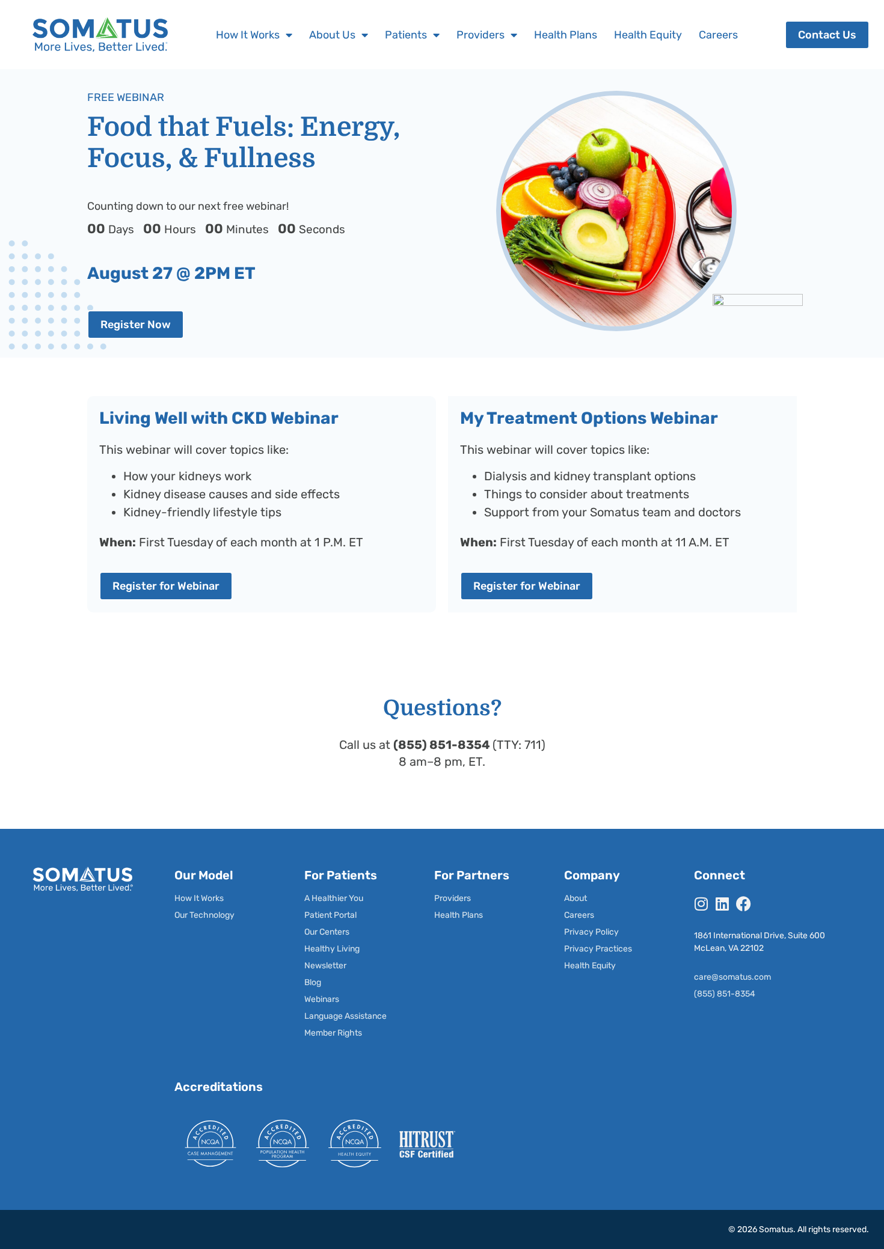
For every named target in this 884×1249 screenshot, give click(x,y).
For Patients (340, 875)
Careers (718, 34)
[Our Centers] (349, 932)
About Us (332, 34)
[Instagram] (701, 903)
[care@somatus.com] (771, 977)
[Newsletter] (349, 965)
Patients (406, 34)
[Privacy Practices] (609, 949)
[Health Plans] (479, 915)
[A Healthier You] (349, 898)
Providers (480, 34)
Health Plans (565, 34)
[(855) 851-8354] (771, 994)
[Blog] (349, 982)
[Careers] (609, 915)
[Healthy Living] (349, 949)
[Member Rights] (349, 1033)
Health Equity (648, 34)
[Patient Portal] (349, 915)
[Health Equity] (609, 965)
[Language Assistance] (349, 1016)
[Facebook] (743, 903)
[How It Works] (219, 898)
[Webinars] (349, 999)
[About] (609, 898)
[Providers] (479, 898)
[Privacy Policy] (609, 932)
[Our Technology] (219, 915)
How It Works (248, 34)
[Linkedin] (722, 903)
